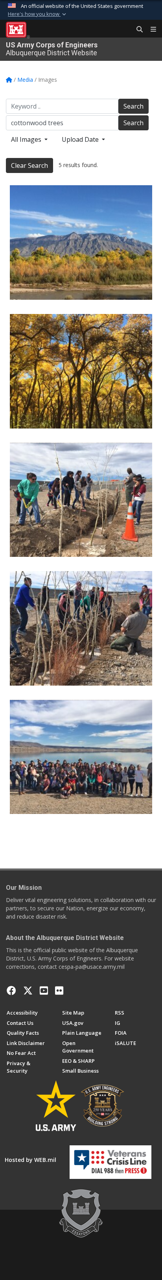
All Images (27, 139)
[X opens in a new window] (28, 990)
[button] (38, 14)
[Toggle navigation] (150, 29)
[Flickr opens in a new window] (59, 990)
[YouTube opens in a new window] (44, 990)
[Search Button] (137, 29)
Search (133, 106)
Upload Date (81, 139)
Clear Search (29, 165)
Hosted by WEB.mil (30, 1159)
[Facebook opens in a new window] (11, 990)
